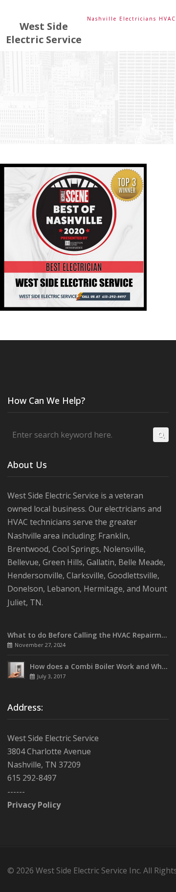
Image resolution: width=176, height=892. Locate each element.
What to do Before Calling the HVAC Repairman (88, 635)
